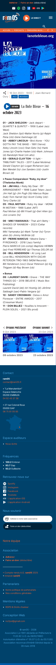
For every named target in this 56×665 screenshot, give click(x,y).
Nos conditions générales (18, 593)
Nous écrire (11, 444)
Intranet (12, 575)
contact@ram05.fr (12, 382)
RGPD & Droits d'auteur (17, 607)
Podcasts (19, 30)
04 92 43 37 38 (10, 398)
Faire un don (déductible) (20, 526)
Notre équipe (11, 541)
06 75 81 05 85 (10, 411)
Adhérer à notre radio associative (23, 519)
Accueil (7, 30)
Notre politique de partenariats (21, 590)
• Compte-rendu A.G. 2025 (20, 572)
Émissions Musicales (37, 30)
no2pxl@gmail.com (15, 621)
